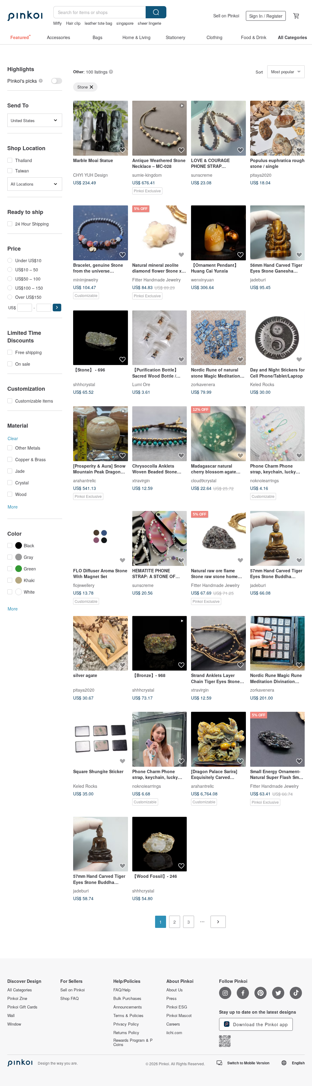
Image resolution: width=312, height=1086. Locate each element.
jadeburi (258, 279)
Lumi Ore (141, 384)
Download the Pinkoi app (260, 1024)
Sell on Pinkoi (226, 16)
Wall (11, 1015)
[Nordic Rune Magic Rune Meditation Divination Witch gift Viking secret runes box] (277, 643)
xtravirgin (141, 480)
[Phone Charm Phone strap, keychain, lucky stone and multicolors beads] (277, 433)
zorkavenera (203, 384)
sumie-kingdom (147, 175)
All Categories (19, 990)
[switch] (34, 80)
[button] (57, 307)
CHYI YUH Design (90, 175)
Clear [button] (13, 438)
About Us (174, 990)
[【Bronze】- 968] (159, 643)
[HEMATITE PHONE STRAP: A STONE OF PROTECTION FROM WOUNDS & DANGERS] (159, 538)
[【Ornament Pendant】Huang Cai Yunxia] (218, 232)
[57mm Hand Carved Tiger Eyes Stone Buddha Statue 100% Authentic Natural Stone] (277, 538)
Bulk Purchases (127, 998)
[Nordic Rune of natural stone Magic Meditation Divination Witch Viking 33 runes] (218, 337)
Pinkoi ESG (176, 1007)
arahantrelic (84, 480)
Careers (173, 1024)
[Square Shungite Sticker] (100, 739)
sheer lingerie (149, 23)
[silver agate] (100, 643)
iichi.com (174, 1032)
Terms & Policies (128, 1015)
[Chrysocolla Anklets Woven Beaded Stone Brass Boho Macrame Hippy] (159, 433)
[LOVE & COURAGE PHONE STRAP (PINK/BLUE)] (218, 128)
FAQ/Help (121, 990)
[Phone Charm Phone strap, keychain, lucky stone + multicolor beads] (159, 739)
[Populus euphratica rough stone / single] (277, 128)
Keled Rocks (262, 384)
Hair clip (73, 23)
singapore (124, 23)
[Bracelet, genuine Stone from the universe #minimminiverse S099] (100, 232)
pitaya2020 (260, 175)
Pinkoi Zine (17, 998)
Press (171, 998)
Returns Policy (126, 1032)
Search (156, 12)
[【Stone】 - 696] (100, 337)
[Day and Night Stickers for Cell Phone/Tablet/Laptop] (277, 337)
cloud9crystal (203, 480)
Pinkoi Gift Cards (22, 1007)
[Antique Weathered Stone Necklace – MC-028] (159, 128)
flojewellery (83, 585)
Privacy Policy (126, 1024)
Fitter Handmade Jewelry (156, 279)
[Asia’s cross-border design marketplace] (24, 16)
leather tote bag (98, 23)
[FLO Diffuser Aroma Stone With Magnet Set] (100, 538)
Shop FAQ (69, 998)
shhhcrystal (84, 384)
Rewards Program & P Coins (133, 1042)
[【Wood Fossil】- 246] (159, 844)
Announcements (127, 1007)
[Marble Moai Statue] (100, 128)
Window (14, 1024)
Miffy (57, 23)
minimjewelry (85, 279)
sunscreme (201, 175)
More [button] (13, 507)
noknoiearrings (264, 480)
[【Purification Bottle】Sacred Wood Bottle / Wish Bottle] (159, 337)
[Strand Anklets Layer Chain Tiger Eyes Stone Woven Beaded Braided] (218, 643)
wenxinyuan (202, 279)
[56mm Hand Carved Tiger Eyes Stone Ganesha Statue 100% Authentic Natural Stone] (277, 232)
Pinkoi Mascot (179, 1015)
